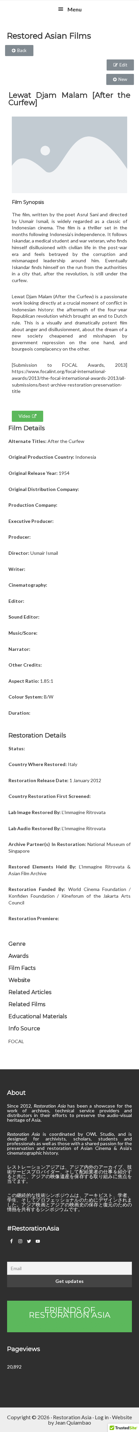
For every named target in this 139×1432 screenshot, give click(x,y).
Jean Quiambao (73, 1422)
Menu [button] (74, 9)
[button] (19, 50)
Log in (102, 1417)
